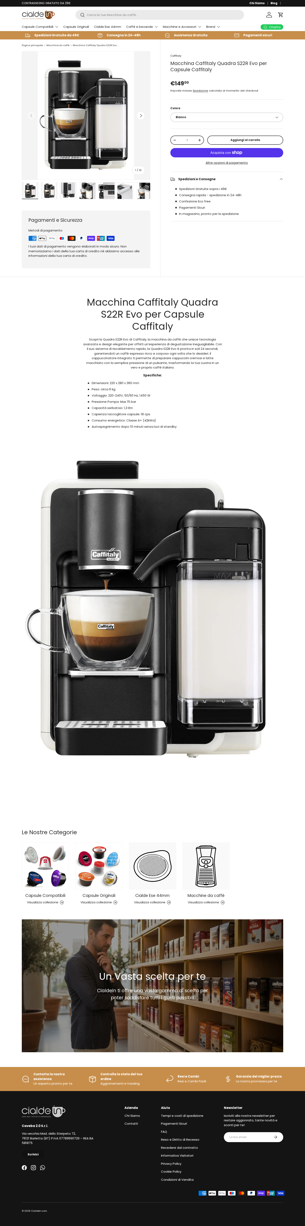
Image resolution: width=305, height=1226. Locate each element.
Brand (210, 26)
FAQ (164, 1131)
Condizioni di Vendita (177, 1179)
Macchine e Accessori (179, 26)
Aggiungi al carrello (245, 140)
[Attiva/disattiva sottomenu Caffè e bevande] (156, 26)
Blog (274, 3)
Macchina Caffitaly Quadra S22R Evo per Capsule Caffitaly (96, 45)
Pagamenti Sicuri (174, 1123)
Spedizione (200, 91)
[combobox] (160, 15)
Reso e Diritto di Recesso (180, 1139)
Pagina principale (32, 45)
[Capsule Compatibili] (45, 866)
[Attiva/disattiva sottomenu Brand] (218, 26)
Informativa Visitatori (177, 1155)
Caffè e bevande (139, 26)
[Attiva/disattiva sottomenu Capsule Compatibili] (56, 26)
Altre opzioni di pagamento (227, 162)
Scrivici (33, 1154)
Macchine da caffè (57, 45)
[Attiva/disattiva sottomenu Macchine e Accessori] (199, 26)
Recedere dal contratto (179, 1147)
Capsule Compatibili (37, 26)
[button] (280, 14)
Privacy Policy (171, 1163)
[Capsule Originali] (99, 866)
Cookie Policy (171, 1171)
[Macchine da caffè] (206, 866)
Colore (175, 108)
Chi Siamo (257, 3)
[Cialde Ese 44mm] (152, 866)
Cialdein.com (39, 1211)
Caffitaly (175, 56)
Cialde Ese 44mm (107, 26)
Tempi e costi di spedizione (182, 1115)
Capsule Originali (76, 26)
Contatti (131, 1123)
